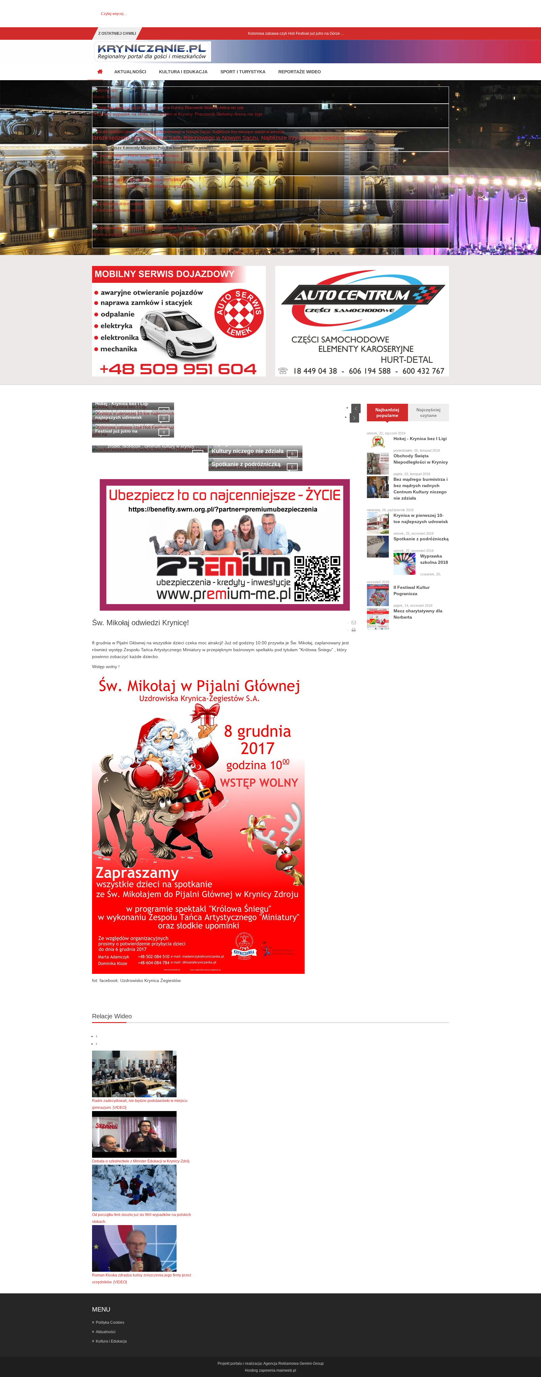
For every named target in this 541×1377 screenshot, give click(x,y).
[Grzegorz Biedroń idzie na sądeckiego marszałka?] (137, 179)
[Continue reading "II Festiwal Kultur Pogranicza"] (378, 595)
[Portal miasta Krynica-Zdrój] (100, 72)
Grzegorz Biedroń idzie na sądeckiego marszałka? (142, 186)
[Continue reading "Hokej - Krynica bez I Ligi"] (378, 441)
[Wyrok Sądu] (105, 90)
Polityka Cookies (110, 1322)
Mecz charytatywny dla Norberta (418, 614)
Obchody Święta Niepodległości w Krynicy (421, 459)
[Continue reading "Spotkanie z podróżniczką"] (378, 547)
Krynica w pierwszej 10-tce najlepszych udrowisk (421, 518)
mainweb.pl (286, 1370)
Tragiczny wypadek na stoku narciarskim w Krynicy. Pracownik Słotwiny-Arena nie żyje (177, 114)
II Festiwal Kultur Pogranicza (412, 590)
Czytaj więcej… (114, 14)
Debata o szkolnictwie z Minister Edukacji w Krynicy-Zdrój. (141, 1161)
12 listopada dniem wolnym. (119, 210)
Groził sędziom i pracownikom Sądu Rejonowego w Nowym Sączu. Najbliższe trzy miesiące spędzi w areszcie (229, 138)
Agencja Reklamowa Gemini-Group (293, 1363)
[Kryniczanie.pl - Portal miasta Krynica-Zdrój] (151, 51)
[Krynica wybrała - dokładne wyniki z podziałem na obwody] (144, 228)
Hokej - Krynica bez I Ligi (121, 403)
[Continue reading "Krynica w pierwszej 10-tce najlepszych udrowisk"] (378, 523)
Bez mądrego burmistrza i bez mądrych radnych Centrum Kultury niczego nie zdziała (421, 489)
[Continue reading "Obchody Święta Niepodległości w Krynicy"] (378, 464)
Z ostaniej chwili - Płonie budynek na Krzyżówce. (140, 161)
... (149, 244)
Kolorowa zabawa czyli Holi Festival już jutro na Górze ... (195, 33)
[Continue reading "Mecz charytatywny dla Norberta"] (378, 619)
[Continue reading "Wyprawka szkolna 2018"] (404, 564)
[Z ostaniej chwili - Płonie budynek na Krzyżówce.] (136, 155)
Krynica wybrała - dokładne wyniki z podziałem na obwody (149, 234)
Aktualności (106, 1332)
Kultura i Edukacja (111, 1341)
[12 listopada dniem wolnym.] (118, 203)
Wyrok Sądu (104, 96)
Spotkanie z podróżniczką (246, 464)
